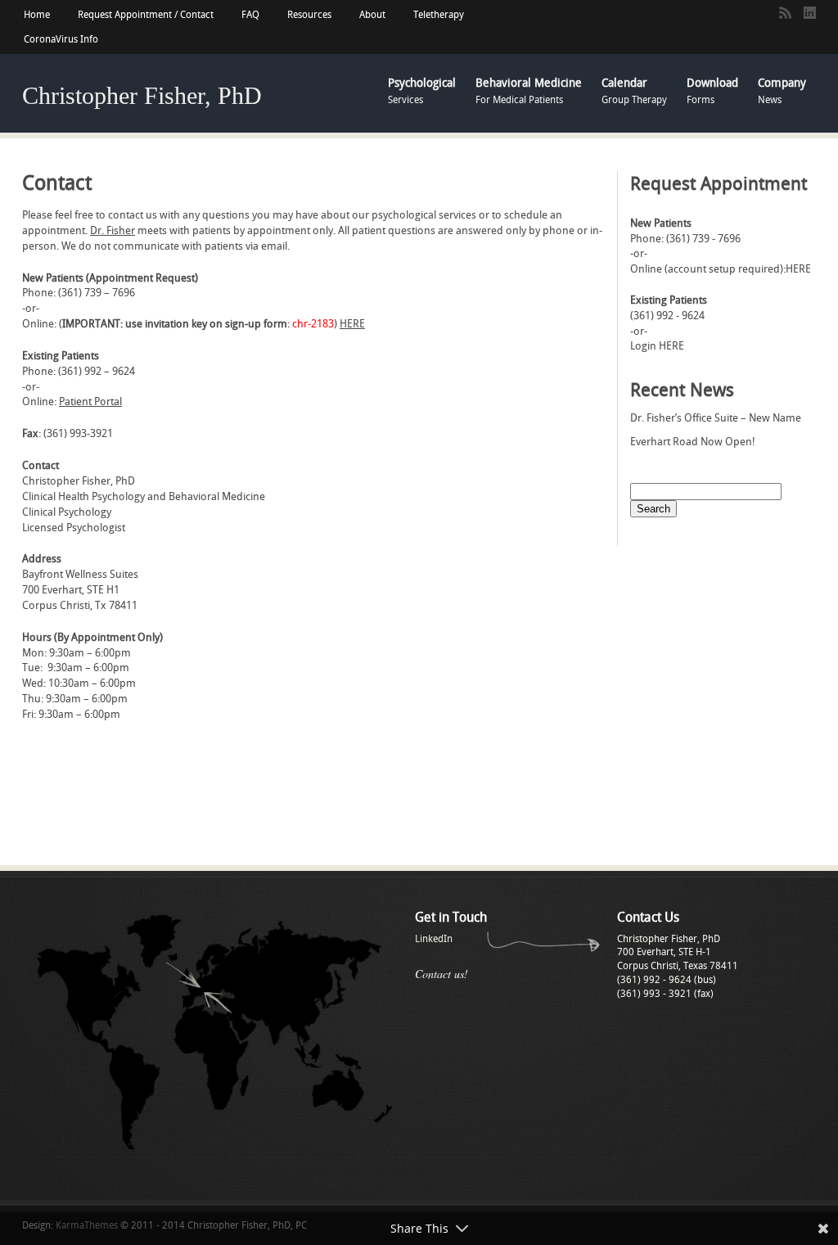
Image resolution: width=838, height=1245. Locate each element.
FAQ (250, 14)
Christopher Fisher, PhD (142, 95)
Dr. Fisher (112, 230)
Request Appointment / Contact (146, 14)
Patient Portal (90, 401)
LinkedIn (434, 939)
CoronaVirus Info (61, 39)
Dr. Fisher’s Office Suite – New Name (715, 418)
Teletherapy (438, 14)
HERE (352, 324)
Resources (309, 14)
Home (37, 14)
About (372, 14)
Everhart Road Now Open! (692, 441)
